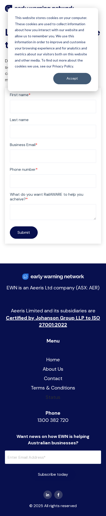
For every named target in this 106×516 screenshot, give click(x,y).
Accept (72, 78)
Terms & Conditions (53, 388)
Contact (53, 378)
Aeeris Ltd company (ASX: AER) (65, 287)
